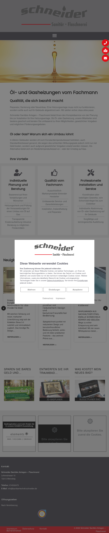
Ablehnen (31, 289)
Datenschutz (48, 298)
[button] (105, 43)
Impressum (60, 298)
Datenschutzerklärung (55, 280)
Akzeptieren (78, 289)
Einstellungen (54, 289)
